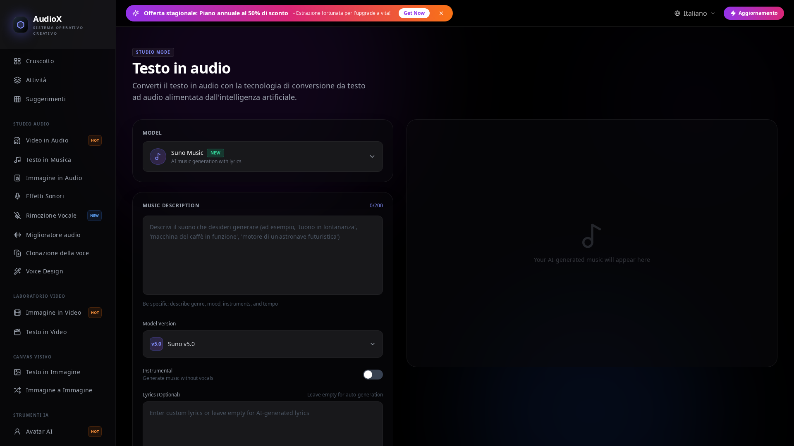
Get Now (414, 13)
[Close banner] (441, 13)
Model (152, 133)
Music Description (171, 205)
